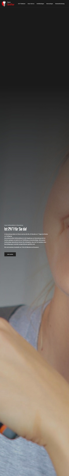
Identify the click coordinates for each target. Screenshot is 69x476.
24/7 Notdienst (21, 3)
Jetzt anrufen (10, 254)
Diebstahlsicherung (59, 3)
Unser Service (31, 3)
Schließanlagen (40, 3)
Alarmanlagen (49, 3)
